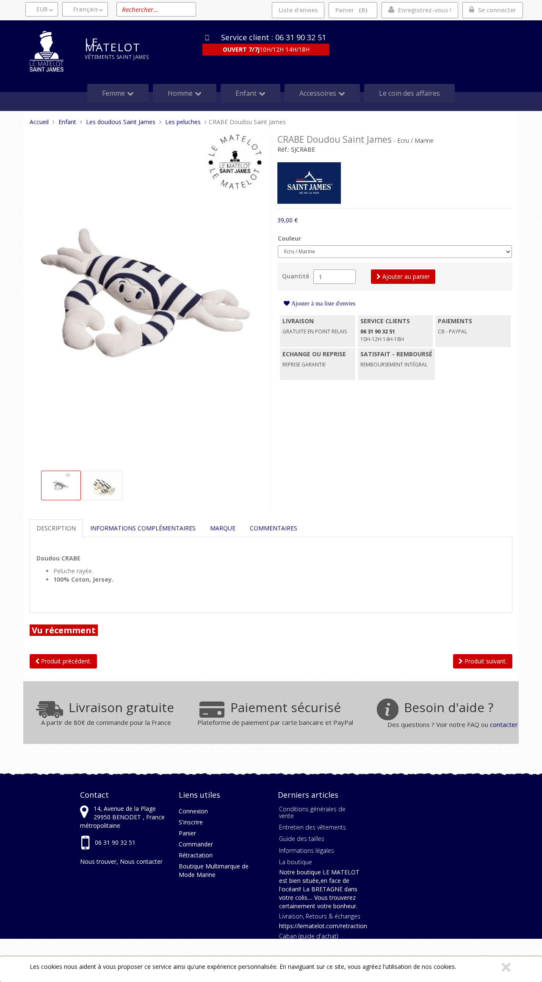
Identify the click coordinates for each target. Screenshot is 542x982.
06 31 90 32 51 (115, 842)
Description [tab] (56, 528)
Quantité (295, 276)
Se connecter (497, 10)
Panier (350, 10)
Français (85, 9)
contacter (504, 724)
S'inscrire (191, 822)
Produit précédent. (65, 661)
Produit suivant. (485, 661)
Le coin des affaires (409, 93)
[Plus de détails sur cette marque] (309, 182)
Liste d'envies (298, 10)
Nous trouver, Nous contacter (121, 861)
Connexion (193, 811)
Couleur (289, 238)
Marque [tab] (222, 528)
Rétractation (196, 855)
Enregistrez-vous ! (424, 10)
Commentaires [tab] (273, 528)
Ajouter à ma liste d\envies (322, 303)
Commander (196, 844)
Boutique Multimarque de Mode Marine (214, 870)
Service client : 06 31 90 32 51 (273, 37)
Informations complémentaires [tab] (143, 528)
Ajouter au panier (405, 276)
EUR (42, 9)
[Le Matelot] (51, 51)
